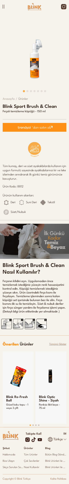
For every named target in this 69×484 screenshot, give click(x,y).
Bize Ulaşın (9, 461)
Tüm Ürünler (31, 454)
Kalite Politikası (58, 479)
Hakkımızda (9, 454)
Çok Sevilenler (31, 461)
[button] (24, 91)
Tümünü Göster (57, 344)
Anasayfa (9, 98)
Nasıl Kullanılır (31, 467)
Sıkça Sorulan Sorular (14, 467)
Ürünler (23, 98)
